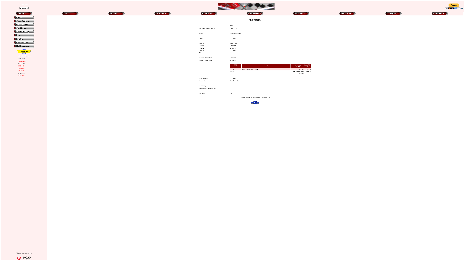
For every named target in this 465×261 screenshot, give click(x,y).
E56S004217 (21, 71)
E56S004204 (21, 66)
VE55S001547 (22, 61)
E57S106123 (21, 75)
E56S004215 (21, 68)
